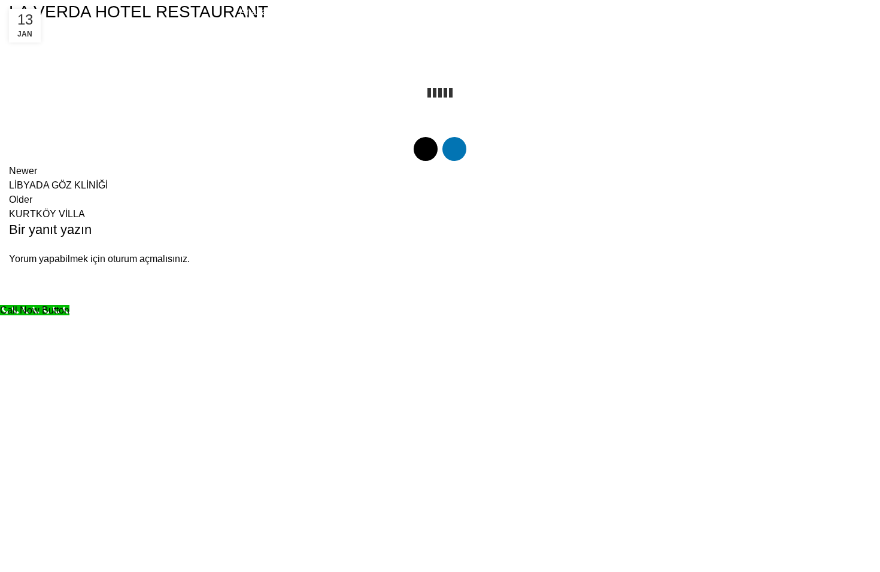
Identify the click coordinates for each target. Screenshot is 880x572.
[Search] (808, 12)
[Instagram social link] (847, 12)
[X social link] (832, 12)
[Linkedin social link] (863, 12)
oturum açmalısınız (147, 259)
